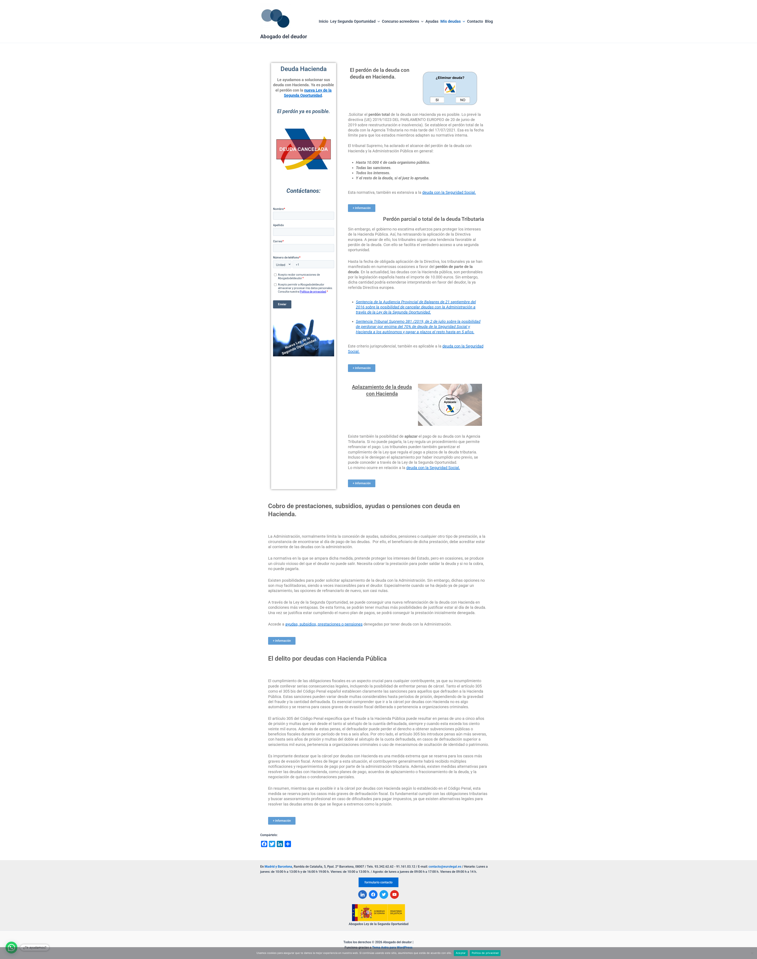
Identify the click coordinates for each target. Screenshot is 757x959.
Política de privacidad (485, 952)
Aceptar (461, 952)
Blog (489, 21)
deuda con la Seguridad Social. (449, 192)
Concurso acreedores (400, 21)
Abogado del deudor (283, 36)
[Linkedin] (362, 894)
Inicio (323, 21)
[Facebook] (373, 894)
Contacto (475, 21)
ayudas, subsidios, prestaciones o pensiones (324, 624)
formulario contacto (378, 882)
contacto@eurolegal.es (445, 866)
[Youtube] (394, 894)
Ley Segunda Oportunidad (353, 21)
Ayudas (431, 21)
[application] (378, 21)
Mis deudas (450, 21)
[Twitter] (383, 894)
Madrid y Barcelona (278, 866)
